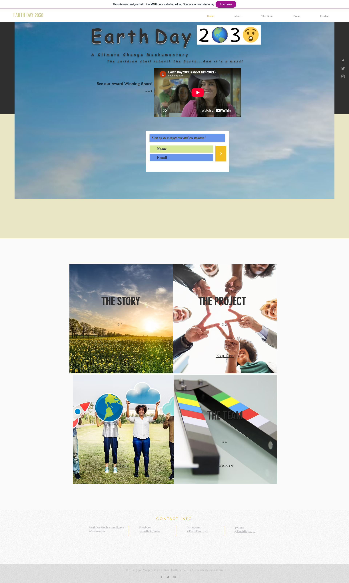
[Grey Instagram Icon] (343, 76)
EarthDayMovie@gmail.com (106, 527)
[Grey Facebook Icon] (343, 60)
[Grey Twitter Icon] (343, 68)
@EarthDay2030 (149, 531)
